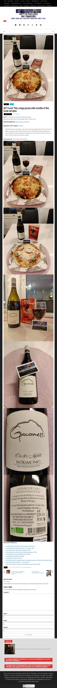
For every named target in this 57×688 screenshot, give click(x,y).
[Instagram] (20, 25)
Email (5, 620)
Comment (6, 592)
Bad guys (28, 1)
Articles (21, 5)
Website (5, 627)
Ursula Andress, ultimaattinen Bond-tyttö (37, 572)
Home (5, 1)
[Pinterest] (28, 25)
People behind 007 (35, 1)
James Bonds (10, 1)
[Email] (24, 25)
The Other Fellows (14, 5)
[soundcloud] (33, 25)
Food (12, 104)
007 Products (6, 5)
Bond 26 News (26, 5)
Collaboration (33, 5)
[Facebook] (16, 25)
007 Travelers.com (12, 673)
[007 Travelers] (4, 32)
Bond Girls (23, 1)
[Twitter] (37, 25)
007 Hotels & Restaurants (27, 3)
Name (5, 613)
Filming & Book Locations (16, 3)
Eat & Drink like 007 (38, 3)
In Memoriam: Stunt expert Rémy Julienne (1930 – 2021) (17, 573)
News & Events (46, 3)
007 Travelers (28, 16)
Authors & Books (44, 1)
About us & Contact (41, 5)
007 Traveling (6, 3)
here (16, 542)
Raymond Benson (7, 139)
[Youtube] (41, 25)
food (9, 567)
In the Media (48, 5)
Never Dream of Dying (21, 122)
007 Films (17, 1)
